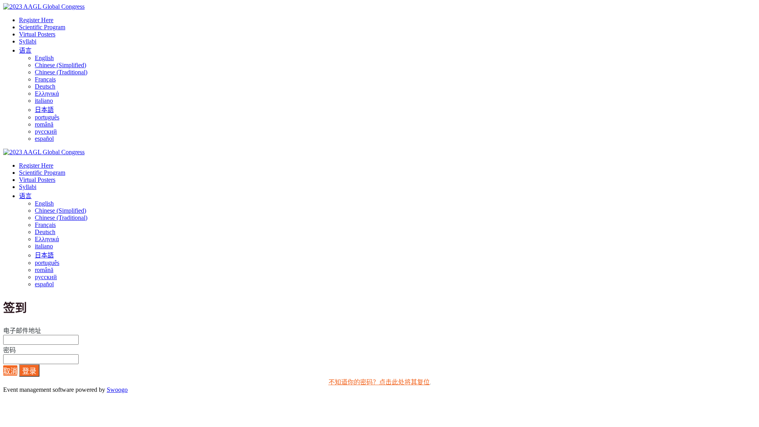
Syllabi (27, 41)
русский (46, 131)
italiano (44, 100)
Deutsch (45, 86)
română (44, 124)
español (44, 138)
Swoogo (117, 389)
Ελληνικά (47, 93)
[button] (10, 370)
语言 (25, 50)
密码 (9, 350)
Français (45, 79)
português (47, 117)
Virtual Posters (37, 34)
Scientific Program (42, 27)
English (44, 58)
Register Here (36, 20)
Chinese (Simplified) (60, 65)
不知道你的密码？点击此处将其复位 (379, 382)
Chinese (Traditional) (61, 72)
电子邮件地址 (22, 330)
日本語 (44, 109)
